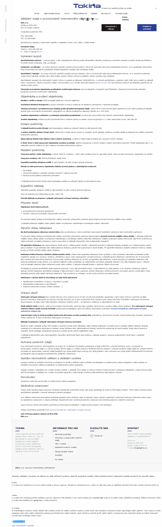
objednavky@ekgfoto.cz (96, 119)
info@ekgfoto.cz (35, 52)
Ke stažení (59, 459)
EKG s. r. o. (19, 468)
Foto (6, 41)
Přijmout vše (19, 521)
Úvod (36, 13)
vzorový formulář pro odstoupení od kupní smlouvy (70, 410)
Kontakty (58, 455)
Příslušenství (6, 25)
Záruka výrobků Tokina (64, 452)
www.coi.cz (101, 83)
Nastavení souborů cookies (66, 447)
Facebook (98, 436)
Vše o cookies (60, 444)
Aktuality (106, 13)
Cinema (6, 8)
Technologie (121, 13)
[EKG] (87, 6)
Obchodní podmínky (63, 434)
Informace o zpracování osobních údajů (68, 439)
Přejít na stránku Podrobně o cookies (17, 525)
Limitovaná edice (52, 13)
